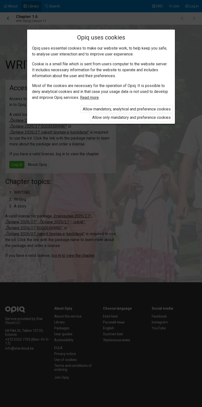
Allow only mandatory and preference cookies (131, 117)
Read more (89, 97)
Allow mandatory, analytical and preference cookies (127, 109)
